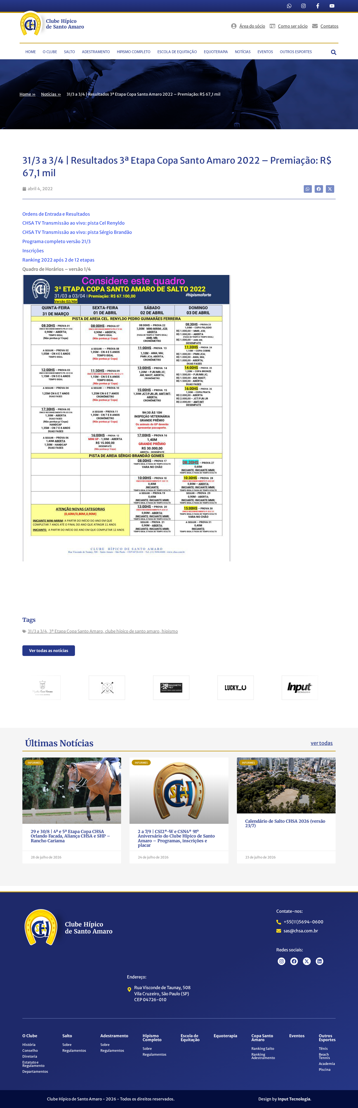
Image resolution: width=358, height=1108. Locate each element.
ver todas (322, 743)
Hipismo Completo (133, 52)
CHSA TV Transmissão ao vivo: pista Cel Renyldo (73, 223)
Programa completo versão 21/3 (56, 241)
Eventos (265, 52)
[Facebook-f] (318, 6)
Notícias (243, 52)
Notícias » (51, 94)
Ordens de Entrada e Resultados (56, 214)
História (29, 1045)
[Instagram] (303, 6)
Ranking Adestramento (263, 1056)
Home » (28, 94)
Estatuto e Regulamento (33, 1064)
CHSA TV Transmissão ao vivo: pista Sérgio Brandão (77, 232)
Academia (327, 1064)
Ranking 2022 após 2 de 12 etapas (58, 260)
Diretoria (29, 1056)
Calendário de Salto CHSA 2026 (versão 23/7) (285, 823)
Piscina (325, 1069)
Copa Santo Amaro (262, 1037)
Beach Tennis (324, 1056)
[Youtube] (332, 6)
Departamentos (35, 1071)
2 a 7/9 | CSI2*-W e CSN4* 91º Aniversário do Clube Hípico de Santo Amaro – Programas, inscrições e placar (176, 838)
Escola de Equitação (177, 52)
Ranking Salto (262, 1048)
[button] (334, 52)
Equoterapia (216, 52)
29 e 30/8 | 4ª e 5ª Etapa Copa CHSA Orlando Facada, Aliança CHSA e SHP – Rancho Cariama (70, 836)
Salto (69, 52)
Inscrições (33, 250)
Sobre (67, 1045)
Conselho (30, 1050)
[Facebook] (294, 961)
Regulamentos (74, 1050)
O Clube (50, 52)
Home (30, 52)
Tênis (323, 1048)
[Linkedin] (319, 961)
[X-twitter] (306, 961)
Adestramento (96, 52)
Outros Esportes (296, 52)
